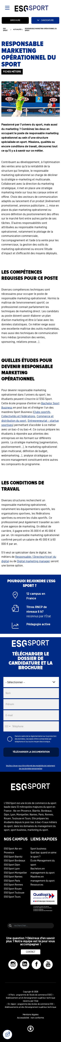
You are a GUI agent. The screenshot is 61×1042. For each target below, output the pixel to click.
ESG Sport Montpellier (15, 872)
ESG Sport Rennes (13, 884)
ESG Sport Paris (12, 880)
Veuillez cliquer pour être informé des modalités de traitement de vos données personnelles (30, 767)
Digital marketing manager (33, 561)
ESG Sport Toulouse (14, 892)
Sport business (38, 848)
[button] (30, 1028)
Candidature (47, 20)
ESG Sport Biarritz (13, 856)
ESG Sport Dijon (12, 864)
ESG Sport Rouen (13, 888)
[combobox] (7, 726)
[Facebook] (36, 964)
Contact (30, 951)
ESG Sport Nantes (13, 876)
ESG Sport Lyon (12, 868)
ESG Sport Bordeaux (14, 860)
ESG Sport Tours (12, 896)
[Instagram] (13, 964)
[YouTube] (48, 964)
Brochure (15, 20)
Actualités (17, 30)
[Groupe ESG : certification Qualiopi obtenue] (43, 900)
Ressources (36, 884)
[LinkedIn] (24, 964)
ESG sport (5, 30)
